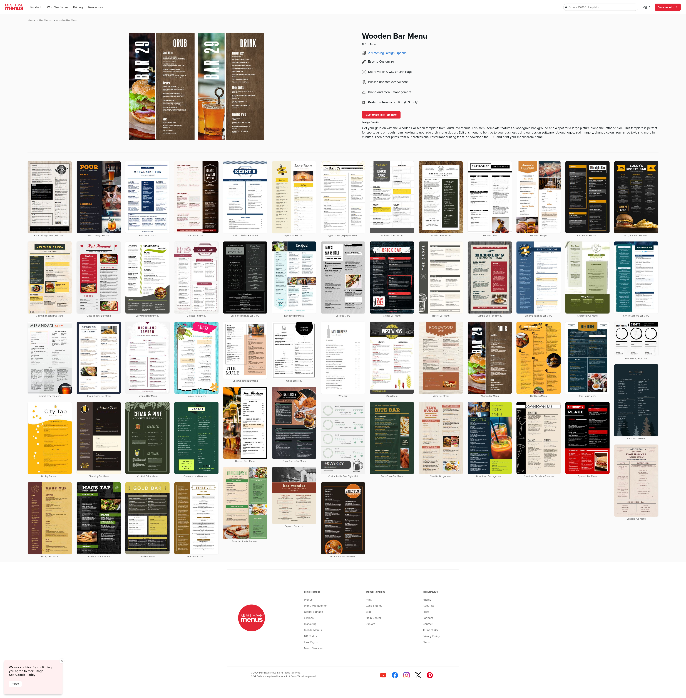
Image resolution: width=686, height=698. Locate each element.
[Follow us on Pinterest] (430, 675)
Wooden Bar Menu (66, 20)
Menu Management (316, 605)
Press (426, 611)
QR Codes (310, 636)
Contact (428, 624)
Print (369, 599)
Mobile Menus (313, 630)
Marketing (310, 624)
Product (35, 7)
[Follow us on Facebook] (395, 675)
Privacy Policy (431, 636)
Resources (95, 7)
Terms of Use (431, 630)
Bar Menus (45, 20)
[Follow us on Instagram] (406, 675)
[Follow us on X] (418, 675)
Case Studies (374, 605)
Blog (369, 611)
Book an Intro (666, 7)
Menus (32, 20)
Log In (646, 7)
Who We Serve (57, 7)
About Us (428, 605)
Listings (309, 617)
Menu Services (313, 648)
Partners (428, 617)
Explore (370, 624)
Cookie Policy (25, 675)
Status (426, 642)
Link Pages (310, 642)
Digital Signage (313, 611)
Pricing (78, 7)
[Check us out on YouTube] (383, 675)
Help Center (373, 617)
